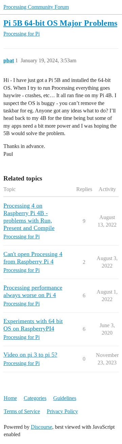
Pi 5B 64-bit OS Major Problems (60, 22)
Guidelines (64, 398)
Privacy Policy (62, 411)
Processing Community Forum (36, 7)
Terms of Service (22, 411)
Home (10, 398)
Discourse (41, 427)
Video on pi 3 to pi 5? (30, 354)
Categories (35, 398)
